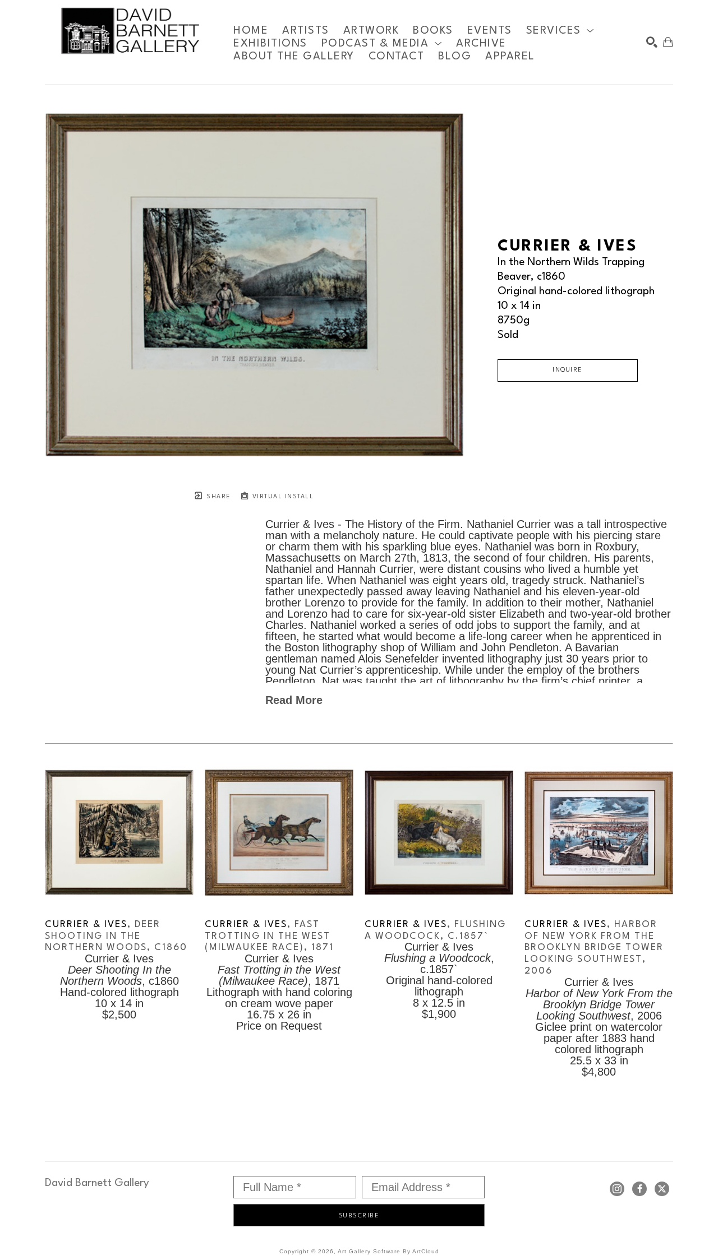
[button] (560, 30)
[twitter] (662, 1189)
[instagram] (617, 1189)
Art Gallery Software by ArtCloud (388, 1251)
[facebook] (639, 1189)
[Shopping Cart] (668, 42)
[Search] (651, 42)
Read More (294, 700)
